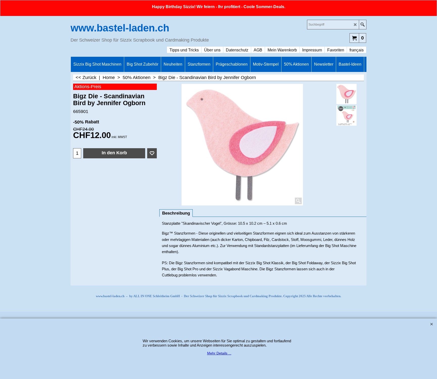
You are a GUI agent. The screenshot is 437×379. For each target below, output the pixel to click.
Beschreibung (176, 213)
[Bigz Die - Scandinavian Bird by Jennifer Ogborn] (346, 115)
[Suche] (362, 24)
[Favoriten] (152, 153)
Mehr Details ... (219, 353)
